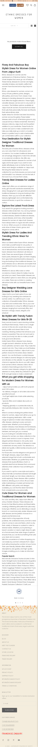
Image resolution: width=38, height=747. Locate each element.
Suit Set (8, 566)
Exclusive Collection (15, 584)
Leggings (11, 568)
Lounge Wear (26, 568)
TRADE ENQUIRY (7, 659)
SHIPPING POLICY (7, 676)
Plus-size (14, 575)
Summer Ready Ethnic (15, 580)
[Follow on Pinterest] (14, 740)
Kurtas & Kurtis (24, 559)
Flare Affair (27, 580)
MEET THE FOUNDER (8, 645)
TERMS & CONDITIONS (9, 686)
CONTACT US (6, 649)
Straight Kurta (12, 561)
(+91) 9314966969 (8, 725)
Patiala (17, 568)
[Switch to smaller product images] (35, 26)
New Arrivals (6, 559)
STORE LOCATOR (7, 652)
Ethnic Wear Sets (23, 563)
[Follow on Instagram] (8, 740)
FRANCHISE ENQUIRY (8, 656)
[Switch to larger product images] (32, 26)
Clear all (19, 47)
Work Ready (12, 582)
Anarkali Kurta (23, 561)
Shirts (8, 575)
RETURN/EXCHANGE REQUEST (11, 682)
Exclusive (15, 559)
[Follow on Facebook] (3, 740)
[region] (19, 593)
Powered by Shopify (26, 746)
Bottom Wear (16, 566)
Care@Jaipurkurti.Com (10, 721)
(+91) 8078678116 (8, 729)
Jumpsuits (13, 573)
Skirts (32, 566)
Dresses (5, 573)
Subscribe (9, 710)
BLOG (4, 639)
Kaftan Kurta (11, 563)
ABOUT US (5, 642)
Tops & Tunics (23, 573)
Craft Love (27, 584)
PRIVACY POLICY (7, 672)
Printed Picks (21, 582)
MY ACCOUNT (6, 669)
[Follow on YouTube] (19, 740)
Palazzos (25, 566)
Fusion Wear (28, 570)
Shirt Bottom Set (17, 570)
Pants (4, 568)
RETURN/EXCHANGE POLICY (11, 679)
